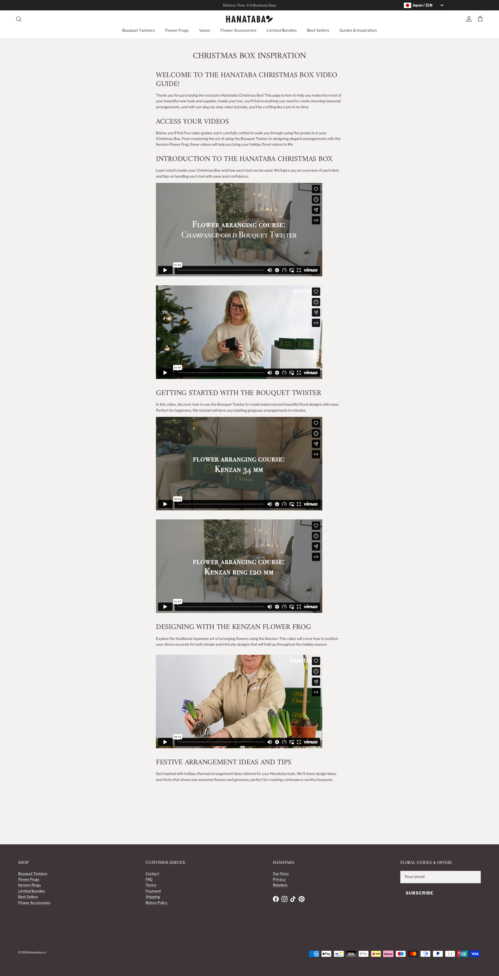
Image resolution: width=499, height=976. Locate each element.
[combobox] (425, 5)
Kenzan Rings (29, 885)
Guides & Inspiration (358, 30)
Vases (204, 30)
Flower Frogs (177, 30)
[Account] (468, 19)
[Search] (19, 19)
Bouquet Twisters (138, 30)
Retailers (280, 885)
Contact (152, 873)
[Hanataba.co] (249, 19)
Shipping (153, 896)
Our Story (281, 873)
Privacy (279, 879)
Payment (153, 891)
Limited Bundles (282, 30)
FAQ (149, 879)
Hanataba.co (37, 952)
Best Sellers (318, 30)
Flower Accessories (238, 30)
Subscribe (419, 893)
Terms (151, 885)
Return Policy (156, 902)
